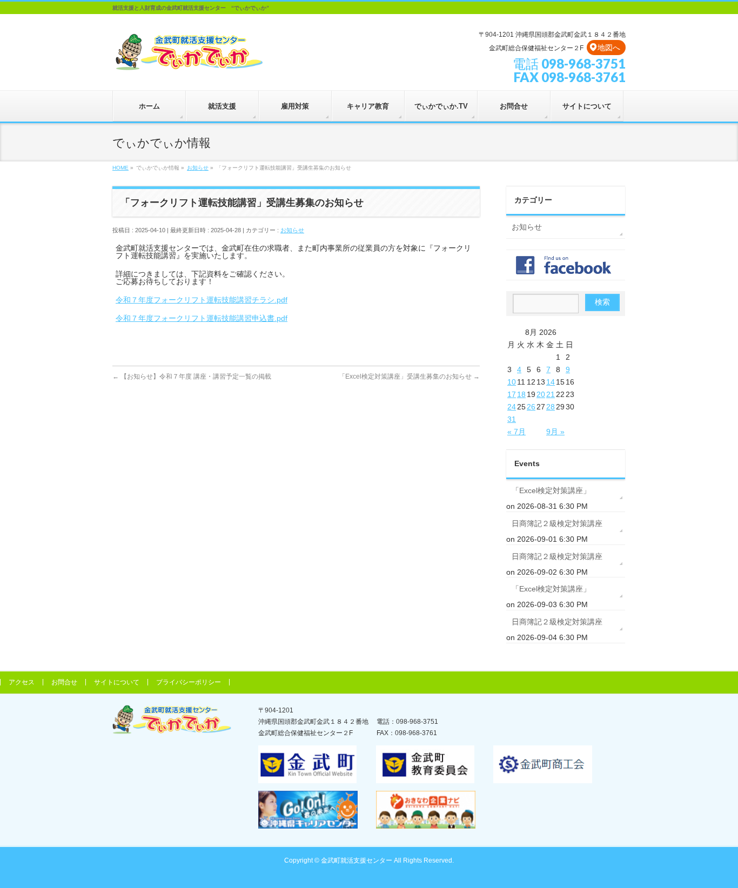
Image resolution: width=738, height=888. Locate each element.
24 (511, 406)
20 (540, 394)
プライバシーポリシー (188, 682)
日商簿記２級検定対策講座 (557, 523)
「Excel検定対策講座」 (551, 490)
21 (550, 394)
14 (550, 382)
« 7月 (516, 431)
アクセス (22, 682)
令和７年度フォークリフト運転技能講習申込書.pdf (201, 318)
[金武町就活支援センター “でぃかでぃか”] (188, 60)
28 (550, 406)
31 (511, 419)
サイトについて (116, 682)
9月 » (555, 431)
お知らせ (292, 230)
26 (531, 406)
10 (511, 382)
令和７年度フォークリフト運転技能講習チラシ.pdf (201, 299)
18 (521, 394)
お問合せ (64, 682)
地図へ (609, 47)
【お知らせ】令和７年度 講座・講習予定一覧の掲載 (191, 376)
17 (511, 394)
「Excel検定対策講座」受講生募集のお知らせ (409, 376)
